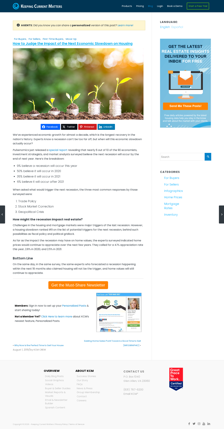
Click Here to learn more (56, 316)
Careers (81, 400)
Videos (49, 384)
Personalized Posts (74, 305)
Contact (82, 396)
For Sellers (34, 39)
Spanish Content (55, 407)
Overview (52, 371)
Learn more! (125, 25)
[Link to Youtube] (203, 423)
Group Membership (88, 392)
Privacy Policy (61, 424)
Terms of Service (76, 424)
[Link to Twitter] (194, 423)
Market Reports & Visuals (55, 394)
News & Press (84, 388)
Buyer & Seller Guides (58, 388)
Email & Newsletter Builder (56, 401)
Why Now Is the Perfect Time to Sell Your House (39, 345)
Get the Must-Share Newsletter (78, 285)
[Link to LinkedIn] (208, 423)
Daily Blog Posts (54, 376)
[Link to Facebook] (189, 423)
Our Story (82, 380)
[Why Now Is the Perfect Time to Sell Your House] (2, 214)
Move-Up (71, 39)
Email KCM (130, 394)
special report (58, 150)
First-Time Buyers (53, 39)
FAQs (80, 384)
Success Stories (86, 376)
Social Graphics (54, 380)
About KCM (84, 371)
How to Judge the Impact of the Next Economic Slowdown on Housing (72, 43)
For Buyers (20, 39)
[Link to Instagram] (198, 423)
